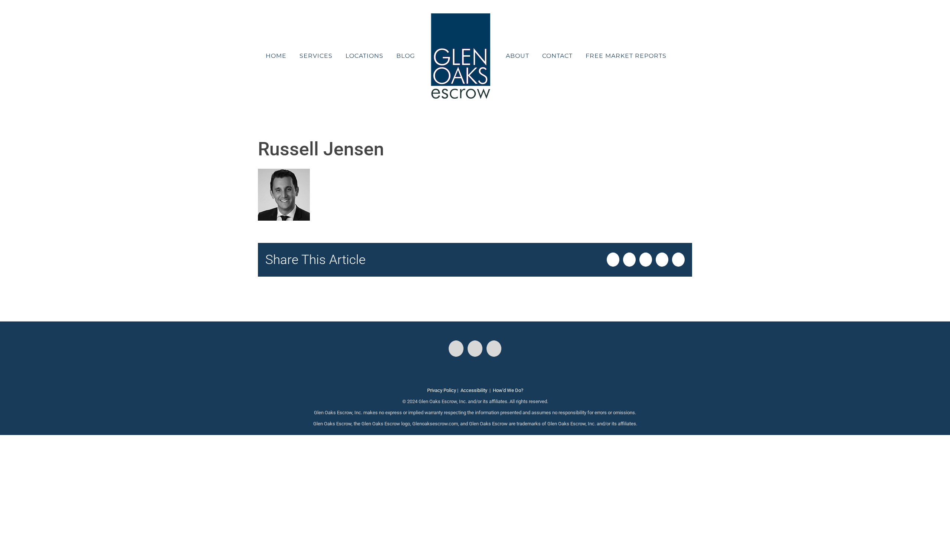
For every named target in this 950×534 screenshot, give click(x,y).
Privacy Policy (441, 390)
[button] (662, 56)
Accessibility (474, 390)
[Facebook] (456, 348)
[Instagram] (475, 348)
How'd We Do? (508, 390)
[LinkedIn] (494, 348)
